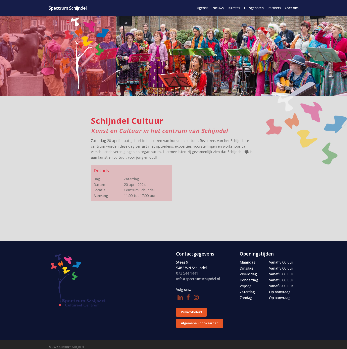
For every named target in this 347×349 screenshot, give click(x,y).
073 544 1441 (187, 273)
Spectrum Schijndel (68, 8)
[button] (191, 312)
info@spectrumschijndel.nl (198, 278)
